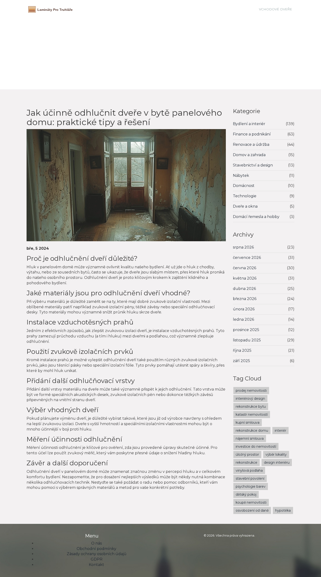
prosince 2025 (246, 330)
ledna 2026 (243, 319)
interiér (280, 430)
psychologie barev (251, 486)
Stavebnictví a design (253, 165)
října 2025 (242, 350)
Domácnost (243, 185)
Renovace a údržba (251, 144)
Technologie (244, 196)
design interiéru (277, 462)
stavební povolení (250, 478)
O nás (96, 543)
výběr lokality (276, 454)
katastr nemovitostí (252, 414)
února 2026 (243, 309)
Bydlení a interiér (249, 124)
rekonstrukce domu (252, 430)
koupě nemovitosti (251, 502)
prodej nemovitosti (251, 390)
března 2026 (244, 298)
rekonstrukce (246, 462)
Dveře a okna (245, 206)
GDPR (96, 559)
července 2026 (247, 257)
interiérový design (250, 398)
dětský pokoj (246, 494)
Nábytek (241, 175)
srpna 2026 (243, 247)
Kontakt (96, 564)
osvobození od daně (252, 510)
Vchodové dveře (275, 9)
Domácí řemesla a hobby (256, 216)
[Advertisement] (160, 50)
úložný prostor (247, 454)
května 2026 (244, 278)
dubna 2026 (244, 288)
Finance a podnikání (252, 134)
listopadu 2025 (247, 340)
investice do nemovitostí (256, 446)
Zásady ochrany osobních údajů (96, 554)
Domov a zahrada (249, 155)
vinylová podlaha (249, 470)
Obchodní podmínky (96, 548)
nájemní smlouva (250, 438)
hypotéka (283, 510)
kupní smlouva (247, 422)
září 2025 (241, 361)
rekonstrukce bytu (251, 406)
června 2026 (244, 268)
